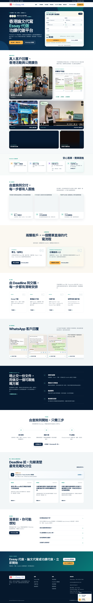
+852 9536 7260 (80, 1)
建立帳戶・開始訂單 (16, 42)
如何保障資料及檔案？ (45, 537)
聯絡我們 (65, 4)
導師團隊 (41, 4)
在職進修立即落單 (55, 262)
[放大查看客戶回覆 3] (78, 83)
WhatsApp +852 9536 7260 (76, 579)
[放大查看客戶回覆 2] (68, 83)
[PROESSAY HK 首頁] (17, 4)
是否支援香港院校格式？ (46, 527)
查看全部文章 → (80, 467)
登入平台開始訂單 (68, 563)
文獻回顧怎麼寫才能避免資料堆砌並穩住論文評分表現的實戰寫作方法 (46, 488)
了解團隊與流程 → (13, 394)
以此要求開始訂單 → (56, 40)
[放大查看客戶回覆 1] (59, 83)
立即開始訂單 (80, 4)
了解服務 (13, 310)
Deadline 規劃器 (58, 4)
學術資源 (51, 4)
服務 (36, 4)
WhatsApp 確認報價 (74, 40)
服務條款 (54, 586)
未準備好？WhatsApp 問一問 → (51, 444)
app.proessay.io (74, 585)
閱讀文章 (13, 500)
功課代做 (36, 584)
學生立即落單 (16, 262)
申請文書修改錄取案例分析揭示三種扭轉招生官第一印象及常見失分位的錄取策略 (72, 488)
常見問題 (46, 4)
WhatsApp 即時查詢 (69, 559)
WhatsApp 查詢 (72, 4)
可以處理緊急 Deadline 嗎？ (47, 532)
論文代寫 (36, 581)
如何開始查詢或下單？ (45, 518)
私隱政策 (54, 588)
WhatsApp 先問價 (29, 42)
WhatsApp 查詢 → (25, 262)
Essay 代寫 (36, 579)
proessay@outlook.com (75, 582)
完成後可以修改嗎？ (45, 542)
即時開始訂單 (73, 168)
